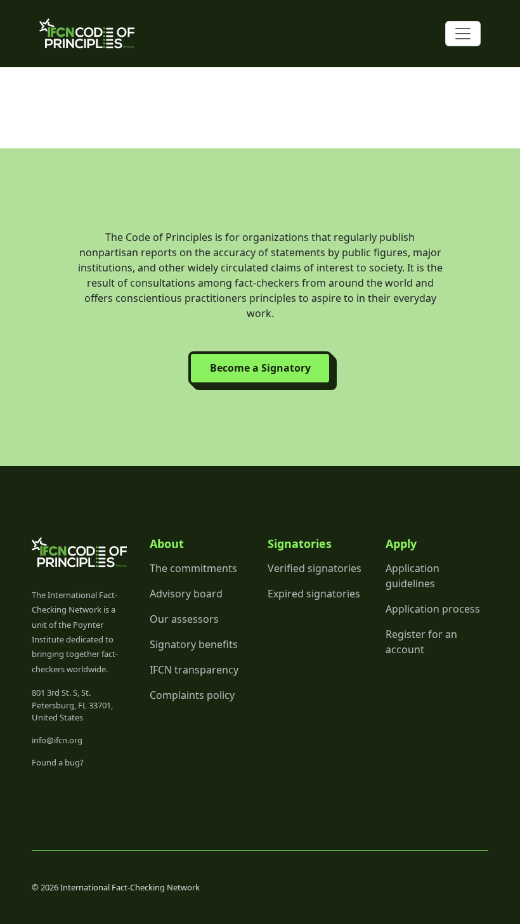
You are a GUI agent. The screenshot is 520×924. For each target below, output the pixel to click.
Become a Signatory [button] (260, 368)
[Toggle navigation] (463, 33)
